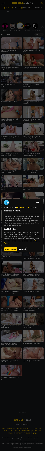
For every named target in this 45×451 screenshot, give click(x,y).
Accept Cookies (10, 249)
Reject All (22, 249)
